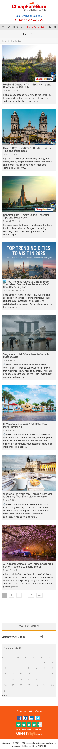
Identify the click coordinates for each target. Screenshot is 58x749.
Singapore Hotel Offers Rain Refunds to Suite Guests (26, 356)
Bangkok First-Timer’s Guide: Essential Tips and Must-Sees (26, 216)
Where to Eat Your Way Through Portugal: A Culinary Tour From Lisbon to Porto (28, 495)
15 (31, 595)
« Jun (4, 695)
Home (4, 41)
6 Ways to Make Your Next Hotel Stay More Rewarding (25, 425)
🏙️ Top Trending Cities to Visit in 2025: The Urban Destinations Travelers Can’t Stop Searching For (26, 284)
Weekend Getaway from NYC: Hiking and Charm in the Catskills (27, 86)
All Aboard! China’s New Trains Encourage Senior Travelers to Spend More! (28, 565)
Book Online (22, 16)
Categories (7, 637)
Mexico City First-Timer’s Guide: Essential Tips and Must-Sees (27, 149)
